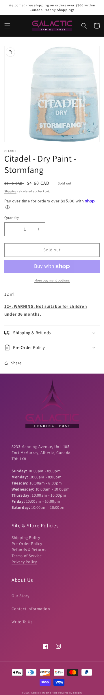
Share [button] (16, 362)
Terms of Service (27, 555)
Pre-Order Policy (27, 543)
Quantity (11, 217)
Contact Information (31, 608)
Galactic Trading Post (44, 692)
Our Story (20, 595)
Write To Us (22, 621)
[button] (7, 25)
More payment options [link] (52, 280)
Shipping (10, 191)
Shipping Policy (26, 537)
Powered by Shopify (70, 692)
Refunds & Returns (29, 549)
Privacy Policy (24, 561)
